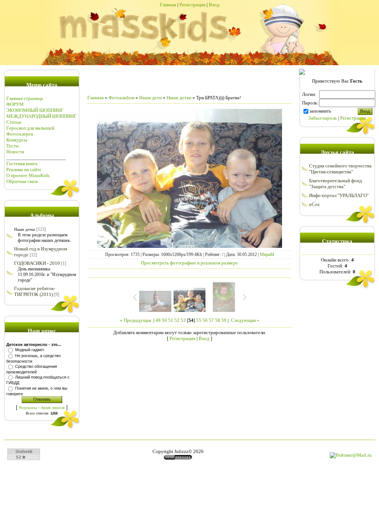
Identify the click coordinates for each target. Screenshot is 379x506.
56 (205, 320)
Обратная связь (22, 181)
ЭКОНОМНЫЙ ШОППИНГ (35, 110)
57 (211, 320)
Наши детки (24, 229)
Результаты (28, 408)
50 (164, 320)
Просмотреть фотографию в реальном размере (189, 263)
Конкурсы (16, 140)
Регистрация (192, 4)
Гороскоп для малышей (30, 128)
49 (158, 320)
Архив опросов (53, 408)
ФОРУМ (15, 104)
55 (198, 320)
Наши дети (150, 97)
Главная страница (24, 98)
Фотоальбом (121, 97)
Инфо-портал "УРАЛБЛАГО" (339, 195)
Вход (214, 4)
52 (177, 320)
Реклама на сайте (23, 169)
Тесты (12, 146)
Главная (168, 4)
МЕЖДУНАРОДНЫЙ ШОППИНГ (41, 116)
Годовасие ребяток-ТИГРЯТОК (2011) (34, 291)
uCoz (314, 204)
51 (170, 320)
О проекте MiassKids (28, 175)
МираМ (267, 254)
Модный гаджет (29, 349)
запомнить (320, 111)
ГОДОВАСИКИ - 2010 (37, 263)
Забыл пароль (322, 118)
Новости (15, 151)
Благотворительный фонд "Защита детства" (335, 183)
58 (217, 320)
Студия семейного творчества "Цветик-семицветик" (340, 168)
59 (224, 320)
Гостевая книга (21, 163)
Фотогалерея (19, 134)
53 (183, 320)
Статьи (13, 122)
